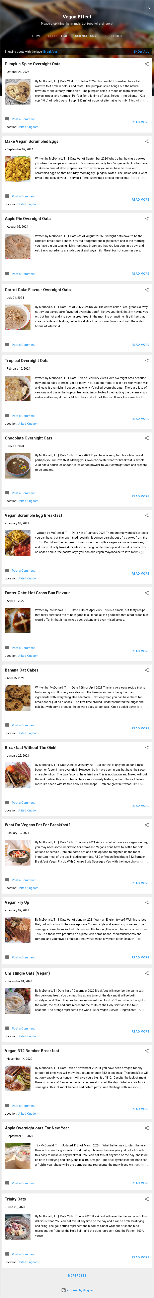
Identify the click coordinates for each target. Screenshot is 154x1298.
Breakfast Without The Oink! (30, 747)
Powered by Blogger (79, 1290)
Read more (140, 122)
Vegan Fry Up (17, 902)
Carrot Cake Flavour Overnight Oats (38, 289)
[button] (146, 64)
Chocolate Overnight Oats (28, 438)
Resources (113, 36)
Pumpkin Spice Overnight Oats (33, 63)
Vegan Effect (77, 17)
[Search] (148, 8)
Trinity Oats (15, 1199)
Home (36, 36)
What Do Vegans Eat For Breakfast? (38, 824)
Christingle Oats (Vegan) (27, 973)
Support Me (58, 36)
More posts (77, 1275)
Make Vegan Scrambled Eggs (32, 141)
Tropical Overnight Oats (27, 360)
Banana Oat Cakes (21, 670)
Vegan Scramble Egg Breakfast (33, 515)
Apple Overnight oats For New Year (37, 1128)
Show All (141, 51)
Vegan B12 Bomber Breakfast (32, 1050)
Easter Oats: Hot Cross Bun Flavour (37, 592)
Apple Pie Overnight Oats (28, 218)
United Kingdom (28, 127)
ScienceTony (85, 36)
